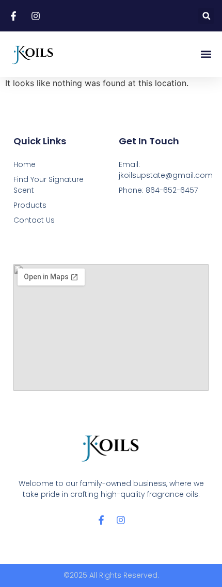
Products (29, 205)
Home (24, 164)
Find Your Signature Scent (48, 184)
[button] (206, 16)
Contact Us (34, 220)
